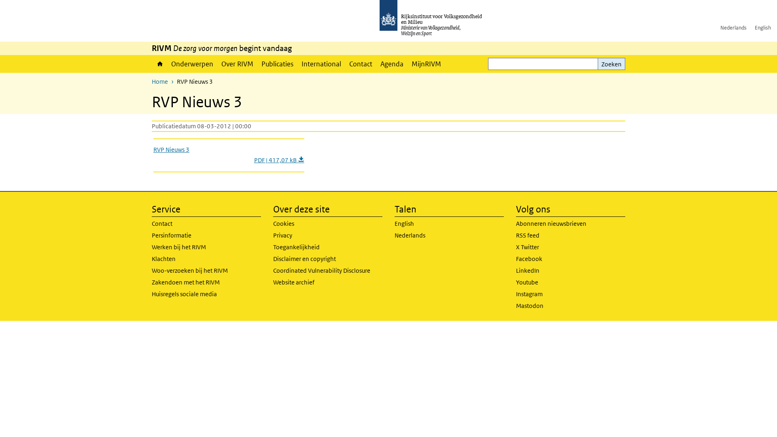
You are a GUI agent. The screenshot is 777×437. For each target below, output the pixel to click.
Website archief (293, 282)
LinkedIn (527, 270)
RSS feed (527, 235)
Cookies (283, 223)
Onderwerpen (192, 63)
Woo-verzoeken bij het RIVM (190, 270)
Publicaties (277, 63)
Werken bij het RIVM (179, 247)
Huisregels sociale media (184, 294)
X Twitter (527, 247)
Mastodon (529, 306)
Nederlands (733, 27)
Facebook (529, 259)
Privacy (282, 235)
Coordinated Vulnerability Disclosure (321, 270)
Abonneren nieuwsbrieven (551, 223)
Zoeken (611, 64)
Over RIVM (237, 63)
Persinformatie (171, 235)
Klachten (164, 259)
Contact (360, 63)
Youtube (527, 282)
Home (159, 64)
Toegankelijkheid (296, 247)
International (321, 63)
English (763, 27)
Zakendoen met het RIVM (186, 282)
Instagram (529, 294)
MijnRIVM (426, 63)
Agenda (391, 63)
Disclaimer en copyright (304, 259)
